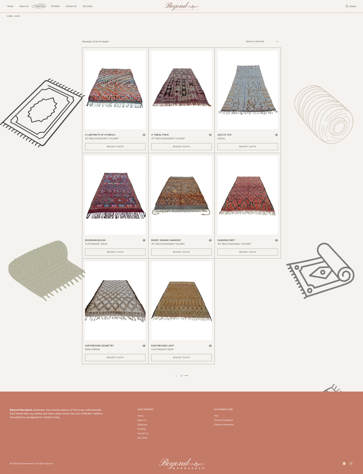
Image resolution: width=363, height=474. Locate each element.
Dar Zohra (142, 437)
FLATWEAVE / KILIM (96, 244)
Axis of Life (225, 134)
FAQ (216, 415)
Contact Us (142, 433)
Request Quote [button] (115, 146)
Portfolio (141, 429)
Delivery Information (224, 424)
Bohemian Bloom (95, 240)
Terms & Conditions (223, 420)
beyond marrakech (25, 463)
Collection (142, 424)
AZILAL (221, 138)
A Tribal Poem (160, 134)
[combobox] (262, 41)
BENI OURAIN (92, 349)
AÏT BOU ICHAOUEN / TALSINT (102, 138)
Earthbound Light (162, 345)
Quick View (144, 135)
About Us (142, 420)
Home (140, 415)
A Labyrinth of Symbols (100, 134)
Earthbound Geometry (99, 345)
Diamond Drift (226, 240)
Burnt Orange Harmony (166, 240)
